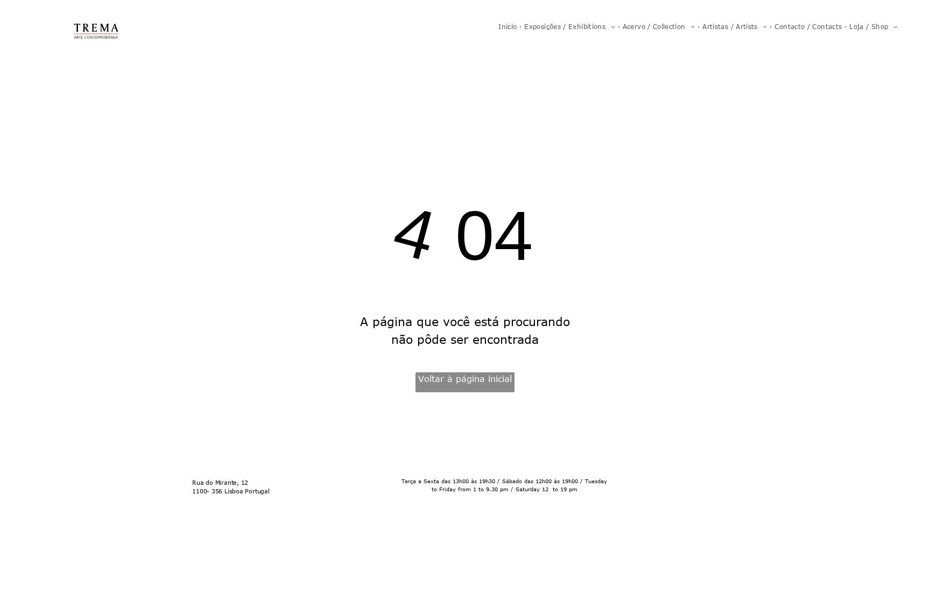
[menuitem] (509, 26)
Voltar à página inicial (465, 379)
